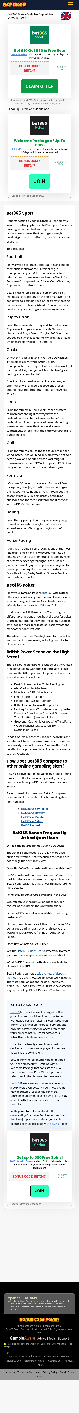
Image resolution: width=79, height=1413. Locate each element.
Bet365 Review (19, 54)
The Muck (68, 1360)
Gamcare (45, 1343)
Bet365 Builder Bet (29, 950)
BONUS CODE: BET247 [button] (29, 68)
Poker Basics (53, 1360)
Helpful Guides (13, 1360)
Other (39, 1365)
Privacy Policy (50, 1372)
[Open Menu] (73, 4)
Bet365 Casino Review (21, 1161)
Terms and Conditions (28, 1372)
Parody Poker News (34, 1360)
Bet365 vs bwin (31, 825)
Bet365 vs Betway (33, 812)
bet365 (47, 592)
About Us (10, 1372)
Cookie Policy (67, 1372)
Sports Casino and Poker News (25, 1356)
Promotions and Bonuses (57, 1356)
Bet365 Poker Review (22, 149)
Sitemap (39, 1376)
